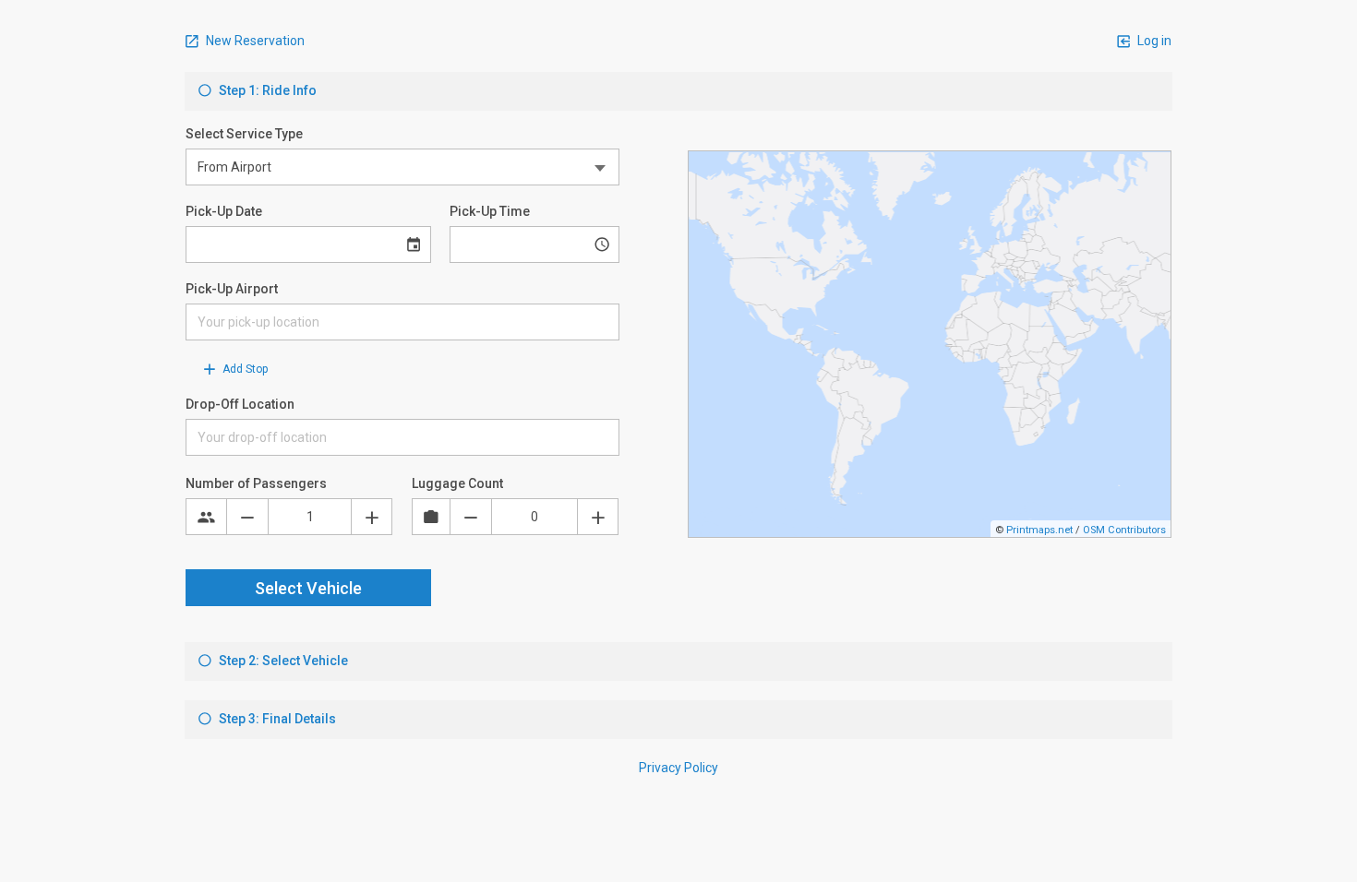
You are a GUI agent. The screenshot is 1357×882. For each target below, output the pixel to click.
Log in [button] (1153, 40)
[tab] (678, 91)
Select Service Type (244, 133)
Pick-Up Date (224, 211)
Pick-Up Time (490, 211)
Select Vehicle (308, 588)
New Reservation (254, 40)
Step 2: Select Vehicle (282, 660)
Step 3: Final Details (276, 718)
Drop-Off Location (240, 404)
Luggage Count (457, 483)
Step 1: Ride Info (266, 90)
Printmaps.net (1039, 530)
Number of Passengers (256, 483)
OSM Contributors (1124, 530)
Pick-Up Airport (232, 288)
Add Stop (244, 369)
